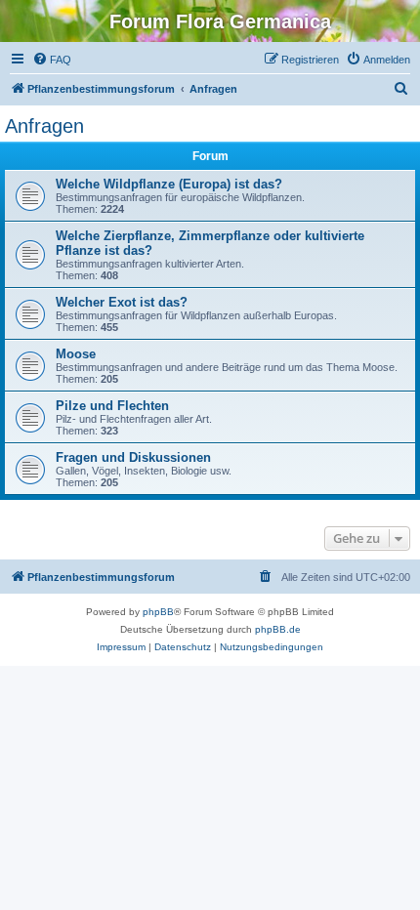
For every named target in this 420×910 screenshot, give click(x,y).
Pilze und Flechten (112, 405)
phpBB (158, 611)
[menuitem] (51, 59)
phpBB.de (278, 629)
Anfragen (44, 126)
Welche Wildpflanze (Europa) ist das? (169, 184)
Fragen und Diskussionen (133, 457)
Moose (76, 354)
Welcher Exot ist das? (122, 302)
